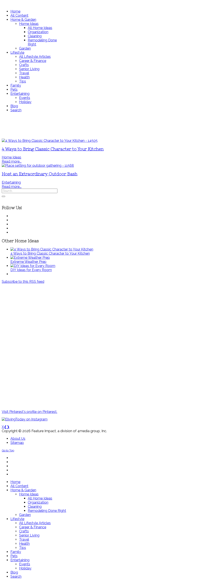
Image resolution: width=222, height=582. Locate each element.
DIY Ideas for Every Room (31, 270)
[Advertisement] (111, 125)
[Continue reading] (51, 249)
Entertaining (11, 182)
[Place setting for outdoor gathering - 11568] (38, 165)
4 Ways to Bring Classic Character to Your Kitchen (53, 149)
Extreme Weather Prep (28, 262)
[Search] (3, 196)
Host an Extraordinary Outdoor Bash (39, 174)
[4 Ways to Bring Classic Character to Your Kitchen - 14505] (50, 141)
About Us (17, 438)
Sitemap (17, 443)
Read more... (11, 161)
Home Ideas (11, 157)
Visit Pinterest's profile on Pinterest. (29, 412)
